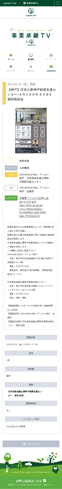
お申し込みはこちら (31, 482)
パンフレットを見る (16, 426)
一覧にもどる (32, 444)
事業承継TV (32, 3)
